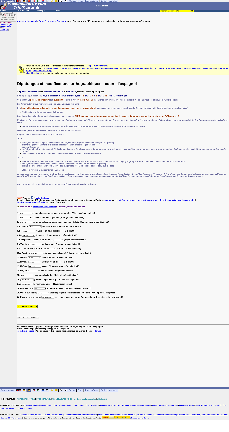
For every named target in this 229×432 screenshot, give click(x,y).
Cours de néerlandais (108, 405)
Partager (45, 198)
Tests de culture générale (126, 405)
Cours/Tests (23, 11)
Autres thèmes (100, 66)
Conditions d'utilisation (72, 415)
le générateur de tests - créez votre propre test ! (138, 200)
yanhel (108, 200)
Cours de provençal (186, 405)
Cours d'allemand (92, 405)
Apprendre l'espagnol (27, 21)
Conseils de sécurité (89, 415)
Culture (72, 390)
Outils (103, 390)
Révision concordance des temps (163, 68)
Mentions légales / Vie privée (217, 415)
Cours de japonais (144, 405)
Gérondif (85, 68)
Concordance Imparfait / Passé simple (197, 68)
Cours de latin (172, 405)
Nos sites (113, 390)
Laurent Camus (28, 415)
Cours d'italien (79, 405)
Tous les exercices (25, 331)
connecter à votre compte (44, 207)
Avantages (4, 30)
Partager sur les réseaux (140, 418)
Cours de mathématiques (63, 405)
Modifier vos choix (15, 418)
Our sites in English (24, 408)
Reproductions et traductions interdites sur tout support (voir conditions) (125, 415)
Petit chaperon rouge (42, 71)
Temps (89, 66)
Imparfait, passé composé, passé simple (62, 68)
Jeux (80, 390)
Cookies (4, 418)
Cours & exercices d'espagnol (52, 21)
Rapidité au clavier (159, 405)
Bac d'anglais (10, 408)
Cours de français (45, 405)
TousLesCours (91, 390)
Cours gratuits (7, 390)
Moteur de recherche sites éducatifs (208, 405)
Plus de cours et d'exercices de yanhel (177, 200)
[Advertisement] (123, 41)
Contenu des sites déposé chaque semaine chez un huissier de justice (180, 415)
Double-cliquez (34, 73)
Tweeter (37, 198)
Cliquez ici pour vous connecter (7, 18)
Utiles (57, 11)
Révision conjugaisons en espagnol (107, 68)
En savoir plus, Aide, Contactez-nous (48, 415)
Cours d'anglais (32, 405)
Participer (41, 11)
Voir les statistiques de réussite (31, 202)
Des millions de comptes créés (6, 24)
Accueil (3, 11)
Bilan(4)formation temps (136, 68)
